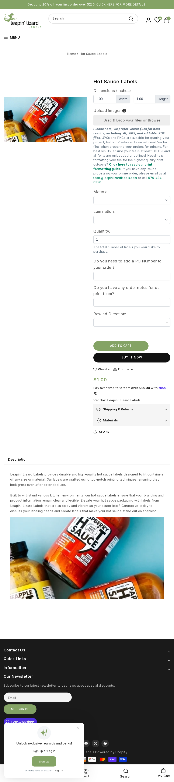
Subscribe (20, 709)
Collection (86, 776)
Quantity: (101, 231)
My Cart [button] (164, 773)
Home (71, 54)
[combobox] (93, 19)
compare (125, 369)
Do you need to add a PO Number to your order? (127, 264)
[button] (167, 20)
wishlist (104, 369)
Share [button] (104, 431)
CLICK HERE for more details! (121, 4)
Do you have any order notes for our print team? (127, 290)
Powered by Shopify (111, 752)
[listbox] (131, 322)
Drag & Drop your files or (132, 120)
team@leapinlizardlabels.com (115, 178)
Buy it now (132, 357)
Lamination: (104, 211)
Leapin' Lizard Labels (124, 400)
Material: (101, 192)
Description (18, 459)
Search (130, 19)
